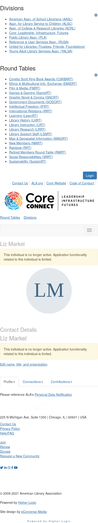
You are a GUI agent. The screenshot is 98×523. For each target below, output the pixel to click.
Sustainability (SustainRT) (27, 161)
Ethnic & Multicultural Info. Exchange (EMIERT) (43, 83)
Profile (8, 381)
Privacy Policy (10, 428)
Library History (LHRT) (25, 120)
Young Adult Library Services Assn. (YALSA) (40, 51)
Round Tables (10, 217)
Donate (5, 451)
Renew (5, 447)
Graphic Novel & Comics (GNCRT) (34, 97)
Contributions (60, 381)
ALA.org (37, 183)
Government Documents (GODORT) (35, 102)
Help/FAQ (7, 433)
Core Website (56, 183)
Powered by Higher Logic (49, 521)
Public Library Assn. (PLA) (28, 37)
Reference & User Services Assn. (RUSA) (39, 42)
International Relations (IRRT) (30, 111)
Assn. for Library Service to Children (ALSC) (40, 23)
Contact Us (20, 183)
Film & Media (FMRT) (24, 88)
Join (3, 442)
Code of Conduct (82, 183)
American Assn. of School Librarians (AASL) (40, 19)
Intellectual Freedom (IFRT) (29, 106)
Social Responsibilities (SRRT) (31, 156)
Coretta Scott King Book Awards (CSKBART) (41, 79)
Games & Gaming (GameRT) (30, 92)
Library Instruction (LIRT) (27, 124)
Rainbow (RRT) (20, 147)
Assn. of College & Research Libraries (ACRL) (42, 28)
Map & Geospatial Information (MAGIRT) (38, 138)
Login (90, 175)
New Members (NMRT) (26, 143)
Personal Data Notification (53, 394)
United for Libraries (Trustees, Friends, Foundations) (47, 46)
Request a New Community (19, 456)
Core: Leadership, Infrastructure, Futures (38, 32)
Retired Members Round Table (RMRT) (37, 152)
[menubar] (54, 182)
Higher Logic (27, 502)
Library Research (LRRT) (27, 129)
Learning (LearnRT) (23, 115)
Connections (32, 381)
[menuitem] (21, 182)
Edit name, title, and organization (23, 364)
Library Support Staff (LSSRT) (30, 134)
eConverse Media (34, 511)
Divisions (30, 217)
